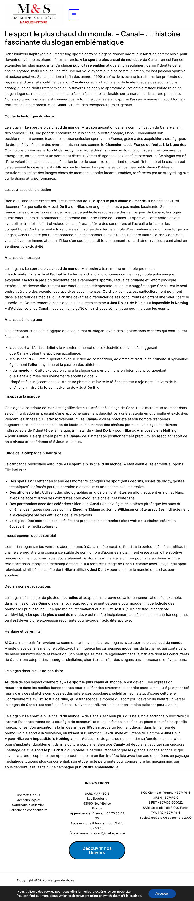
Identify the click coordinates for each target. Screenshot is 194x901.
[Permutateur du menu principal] (74, 14)
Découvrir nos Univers (97, 850)
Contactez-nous (28, 795)
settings (135, 896)
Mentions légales (28, 800)
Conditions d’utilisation (28, 805)
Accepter (162, 893)
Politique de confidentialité (28, 810)
